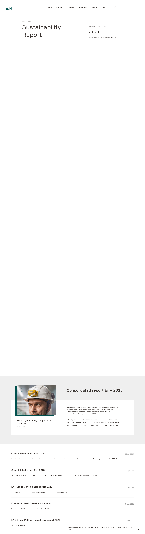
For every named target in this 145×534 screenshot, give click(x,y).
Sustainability (27, 21)
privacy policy (105, 527)
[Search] (115, 7)
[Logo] (11, 7)
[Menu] (130, 7)
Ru (122, 8)
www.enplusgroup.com (83, 527)
